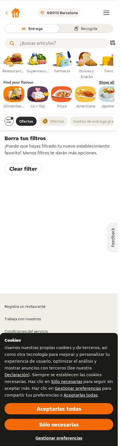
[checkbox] (14, 97)
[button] (12, 12)
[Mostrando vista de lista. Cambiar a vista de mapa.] (112, 43)
